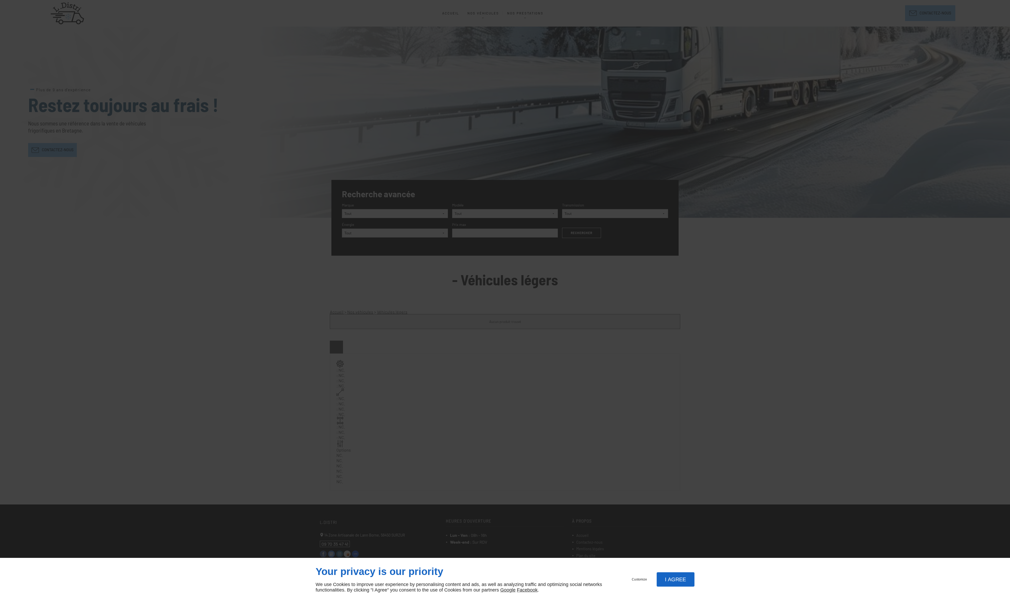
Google (508, 590)
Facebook (527, 590)
